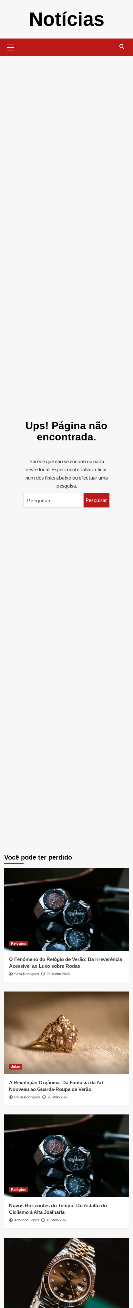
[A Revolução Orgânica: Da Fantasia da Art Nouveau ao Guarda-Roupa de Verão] (66, 1033)
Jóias (15, 1067)
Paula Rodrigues (27, 1097)
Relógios (18, 943)
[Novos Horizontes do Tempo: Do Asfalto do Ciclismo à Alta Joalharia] (66, 1155)
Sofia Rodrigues (26, 974)
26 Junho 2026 (58, 974)
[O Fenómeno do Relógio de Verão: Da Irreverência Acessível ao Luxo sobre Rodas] (66, 909)
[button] (10, 47)
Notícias (66, 19)
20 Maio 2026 (57, 1097)
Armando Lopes (26, 1220)
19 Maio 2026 (56, 1220)
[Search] (122, 46)
